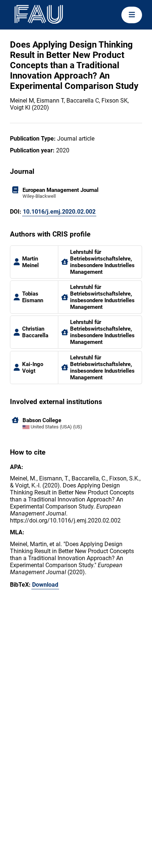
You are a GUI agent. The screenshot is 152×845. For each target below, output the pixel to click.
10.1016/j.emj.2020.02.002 (59, 211)
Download (45, 584)
